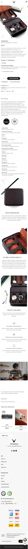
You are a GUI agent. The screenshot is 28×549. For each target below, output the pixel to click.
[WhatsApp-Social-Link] (11, 91)
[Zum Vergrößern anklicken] (2, 36)
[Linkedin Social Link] (9, 91)
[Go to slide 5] (16, 37)
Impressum (3, 467)
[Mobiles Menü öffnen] (1, 2)
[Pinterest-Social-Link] (8, 91)
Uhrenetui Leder (4, 89)
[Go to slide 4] (15, 37)
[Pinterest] (14, 451)
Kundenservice (4, 472)
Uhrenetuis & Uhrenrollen (10, 87)
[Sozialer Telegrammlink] (13, 91)
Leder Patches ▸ (16, 67)
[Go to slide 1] (11, 37)
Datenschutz (4, 461)
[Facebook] (16, 451)
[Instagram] (12, 451)
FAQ (2, 478)
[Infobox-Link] (14, 535)
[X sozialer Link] (6, 91)
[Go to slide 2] (12, 37)
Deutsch (6, 435)
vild (2, 456)
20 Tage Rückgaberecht (8, 498)
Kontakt (2, 481)
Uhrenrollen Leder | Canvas (21, 87)
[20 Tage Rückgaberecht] (1, 498)
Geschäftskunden (5, 484)
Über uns (3, 458)
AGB (2, 464)
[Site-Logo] (14, 2)
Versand (3, 475)
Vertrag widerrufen (5, 487)
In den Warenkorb (13, 78)
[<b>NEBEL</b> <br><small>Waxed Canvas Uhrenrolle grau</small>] (21, 417)
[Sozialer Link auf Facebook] (4, 91)
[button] (1, 22)
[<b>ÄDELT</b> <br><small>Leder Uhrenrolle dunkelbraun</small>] (7, 416)
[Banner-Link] (14, 371)
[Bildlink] (3, 493)
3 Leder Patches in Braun (8, 71)
